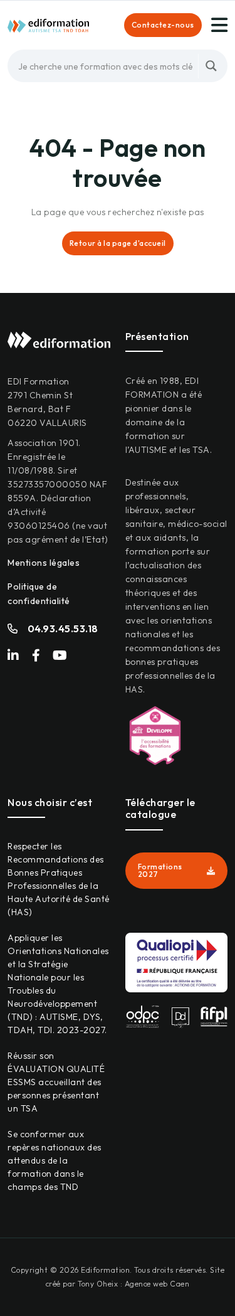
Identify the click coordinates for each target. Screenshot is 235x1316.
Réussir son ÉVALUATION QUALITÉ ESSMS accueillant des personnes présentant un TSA (56, 1082)
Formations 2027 (160, 870)
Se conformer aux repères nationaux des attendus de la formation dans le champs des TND (55, 1160)
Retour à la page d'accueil (118, 243)
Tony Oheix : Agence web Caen (133, 1283)
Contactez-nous (163, 24)
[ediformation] (48, 24)
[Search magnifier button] (211, 65)
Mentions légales (44, 562)
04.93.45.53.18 (63, 628)
